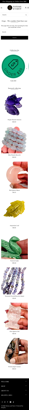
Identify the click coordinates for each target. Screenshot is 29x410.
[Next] (26, 68)
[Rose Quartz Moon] (14, 175)
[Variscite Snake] (14, 245)
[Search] (26, 15)
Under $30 (13, 81)
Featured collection (14, 88)
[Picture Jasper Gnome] (14, 351)
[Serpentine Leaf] (14, 210)
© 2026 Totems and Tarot (8, 406)
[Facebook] (2, 402)
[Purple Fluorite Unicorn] (14, 104)
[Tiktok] (13, 402)
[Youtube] (10, 402)
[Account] (25, 7)
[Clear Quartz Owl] (14, 316)
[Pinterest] (7, 402)
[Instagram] (4, 402)
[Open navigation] (3, 7)
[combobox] (14, 15)
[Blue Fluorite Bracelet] (14, 139)
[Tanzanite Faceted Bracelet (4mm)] (14, 280)
